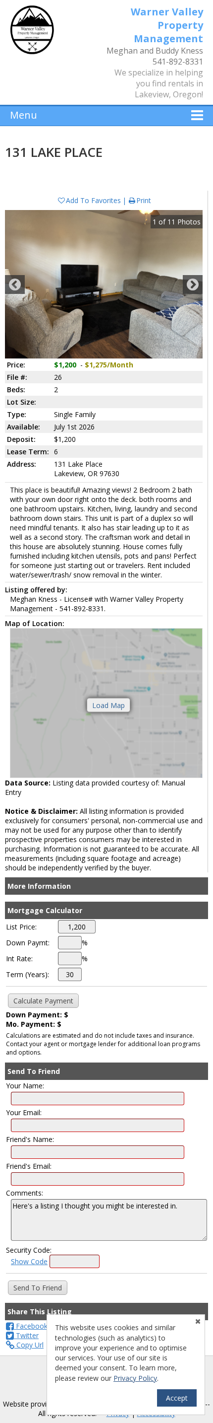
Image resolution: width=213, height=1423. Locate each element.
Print (143, 200)
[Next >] (193, 284)
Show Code (29, 1261)
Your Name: (25, 1085)
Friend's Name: (30, 1139)
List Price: (21, 926)
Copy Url (29, 1345)
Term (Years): (27, 974)
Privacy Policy (135, 1378)
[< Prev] (15, 284)
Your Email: (24, 1112)
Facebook (31, 1326)
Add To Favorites (93, 200)
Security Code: (29, 1250)
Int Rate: (19, 958)
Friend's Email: (29, 1166)
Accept (177, 1398)
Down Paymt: (28, 942)
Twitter (26, 1335)
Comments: (24, 1193)
